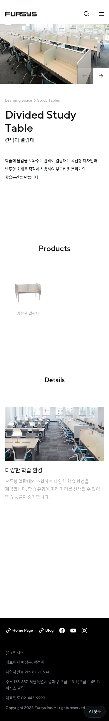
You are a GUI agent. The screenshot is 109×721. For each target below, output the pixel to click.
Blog (49, 630)
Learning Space (18, 100)
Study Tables (48, 100)
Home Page (22, 630)
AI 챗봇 (95, 711)
